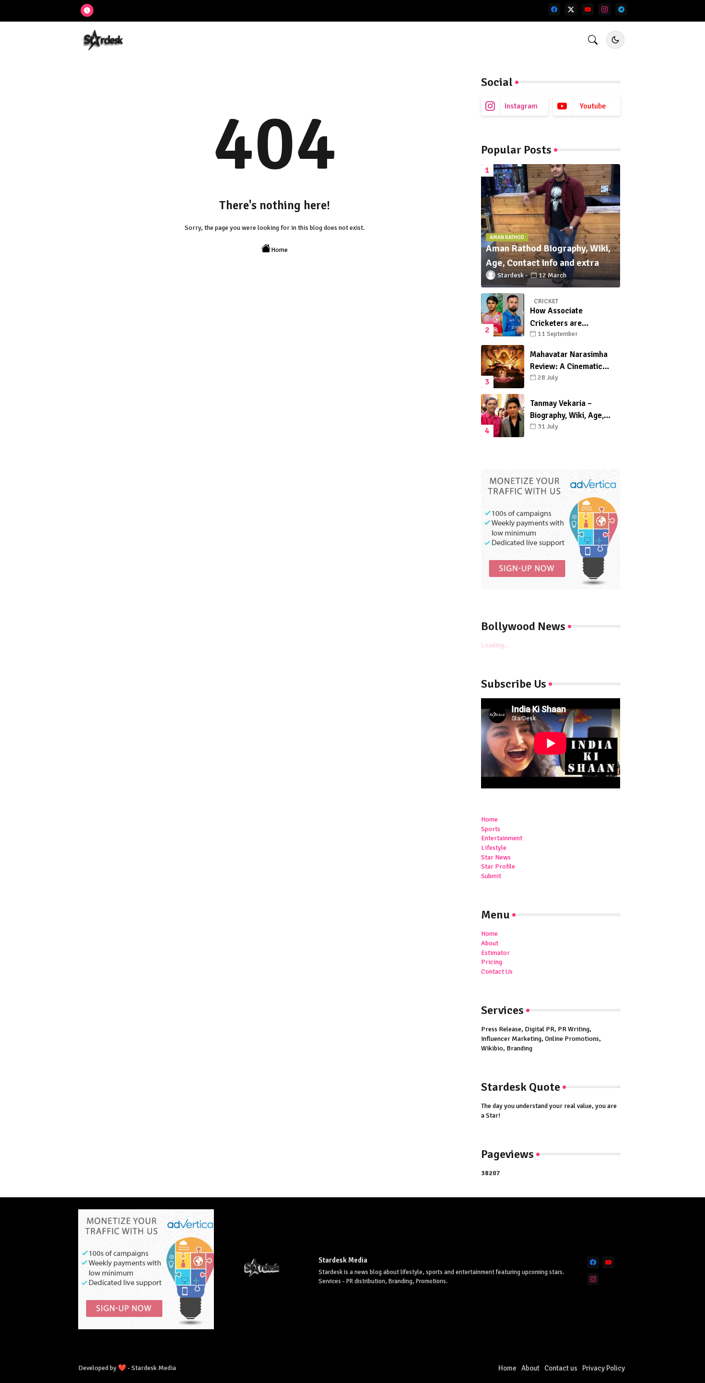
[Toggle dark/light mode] (615, 40)
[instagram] (605, 9)
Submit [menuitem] (491, 876)
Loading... (495, 645)
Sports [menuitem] (490, 829)
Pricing (491, 962)
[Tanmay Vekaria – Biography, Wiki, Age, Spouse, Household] (502, 415)
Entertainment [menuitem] (501, 838)
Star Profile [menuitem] (498, 866)
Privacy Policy (603, 1368)
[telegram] (621, 9)
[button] (592, 39)
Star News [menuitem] (496, 857)
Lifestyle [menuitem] (493, 848)
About (489, 943)
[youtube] (588, 9)
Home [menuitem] (489, 819)
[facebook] (554, 9)
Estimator (495, 953)
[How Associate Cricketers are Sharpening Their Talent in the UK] (502, 314)
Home (279, 250)
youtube (593, 106)
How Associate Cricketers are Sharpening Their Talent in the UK (572, 317)
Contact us (560, 1368)
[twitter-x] (571, 9)
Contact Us (497, 971)
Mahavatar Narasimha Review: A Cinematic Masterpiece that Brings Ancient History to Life (572, 361)
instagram (521, 106)
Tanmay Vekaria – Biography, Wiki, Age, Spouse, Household (567, 410)
